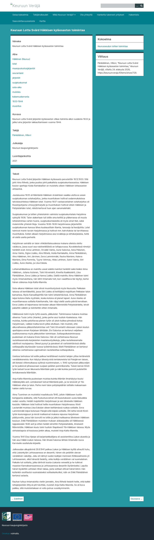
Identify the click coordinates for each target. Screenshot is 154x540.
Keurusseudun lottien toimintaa (113, 46)
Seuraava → (137, 499)
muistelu (16, 92)
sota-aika (16, 87)
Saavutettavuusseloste (24, 21)
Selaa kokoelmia (20, 15)
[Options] (137, 6)
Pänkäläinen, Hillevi (21, 135)
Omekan (6, 533)
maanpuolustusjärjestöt (23, 68)
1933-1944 (17, 101)
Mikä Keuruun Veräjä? (63, 15)
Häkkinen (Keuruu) (21, 59)
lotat (14, 64)
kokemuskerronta (20, 97)
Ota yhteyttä (86, 15)
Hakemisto (134, 15)
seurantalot (17, 73)
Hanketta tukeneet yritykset (110, 15)
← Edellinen (17, 499)
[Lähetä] (141, 6)
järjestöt (16, 78)
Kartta (42, 21)
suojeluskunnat (19, 82)
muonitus (16, 106)
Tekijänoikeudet (40, 15)
